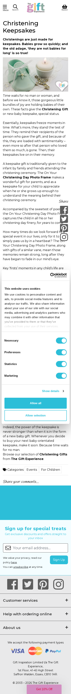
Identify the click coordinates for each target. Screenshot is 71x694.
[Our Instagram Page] (58, 584)
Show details (50, 391)
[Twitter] (64, 218)
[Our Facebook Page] (14, 584)
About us (11, 627)
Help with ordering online (27, 614)
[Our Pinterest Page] (45, 584)
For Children (50, 469)
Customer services (20, 600)
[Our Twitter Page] (29, 584)
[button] (15, 8)
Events (32, 469)
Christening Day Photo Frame (27, 177)
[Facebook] (64, 209)
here (14, 562)
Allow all (35, 403)
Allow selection (35, 415)
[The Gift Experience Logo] (35, 7)
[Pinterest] (64, 228)
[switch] (61, 352)
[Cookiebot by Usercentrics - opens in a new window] (50, 275)
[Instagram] (64, 237)
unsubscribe (20, 567)
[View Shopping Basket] (64, 7)
